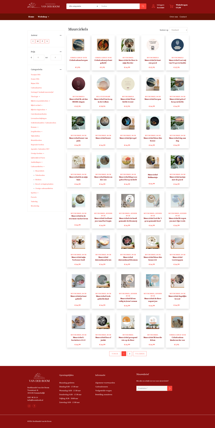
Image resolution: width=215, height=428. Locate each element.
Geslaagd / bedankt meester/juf (42, 92)
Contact (183, 16)
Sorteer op (164, 30)
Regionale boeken (37, 145)
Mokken (38, 180)
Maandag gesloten (66, 383)
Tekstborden (40, 175)
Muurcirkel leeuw (103, 138)
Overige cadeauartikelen (44, 188)
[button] (158, 6)
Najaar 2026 (35, 83)
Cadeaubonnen (101, 387)
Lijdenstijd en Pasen (38, 158)
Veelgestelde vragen (103, 391)
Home (31, 16)
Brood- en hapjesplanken (44, 184)
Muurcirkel (128, 58)
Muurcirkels (39, 171)
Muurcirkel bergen (152, 99)
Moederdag (35, 206)
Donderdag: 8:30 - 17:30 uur (70, 394)
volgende (139, 354)
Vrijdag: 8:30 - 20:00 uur (68, 398)
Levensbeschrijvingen (38, 118)
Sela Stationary (103, 97)
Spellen (34, 193)
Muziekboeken (36, 140)
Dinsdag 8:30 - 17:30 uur (68, 387)
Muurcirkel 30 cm (153, 97)
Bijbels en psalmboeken (39, 101)
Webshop (42, 16)
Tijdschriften (35, 136)
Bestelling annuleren (103, 394)
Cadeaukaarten (36, 88)
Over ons (174, 16)
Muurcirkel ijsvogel (127, 138)
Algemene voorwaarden (105, 383)
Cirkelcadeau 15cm (78, 58)
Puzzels (34, 197)
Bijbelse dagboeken (38, 110)
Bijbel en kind (36, 105)
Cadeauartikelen (37, 167)
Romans (34, 127)
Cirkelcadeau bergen (78, 60)
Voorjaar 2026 (35, 75)
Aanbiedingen (36, 162)
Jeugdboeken (36, 132)
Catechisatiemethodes (39, 114)
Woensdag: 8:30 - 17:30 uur (70, 391)
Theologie (34, 97)
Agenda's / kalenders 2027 (40, 149)
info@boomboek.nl (35, 400)
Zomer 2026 (35, 79)
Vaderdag (34, 202)
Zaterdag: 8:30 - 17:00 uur (69, 402)
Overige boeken (36, 153)
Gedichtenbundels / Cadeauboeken (43, 123)
